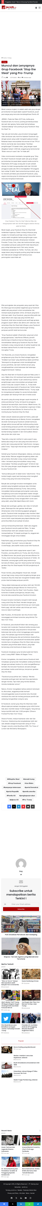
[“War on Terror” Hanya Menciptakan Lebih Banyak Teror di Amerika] (10, 974)
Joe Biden (29, 783)
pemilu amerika (29, 791)
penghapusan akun (27, 796)
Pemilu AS (11, 796)
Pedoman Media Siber (30, 1190)
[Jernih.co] (9, 7)
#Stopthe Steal (13, 779)
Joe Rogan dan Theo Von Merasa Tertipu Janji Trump (31, 1004)
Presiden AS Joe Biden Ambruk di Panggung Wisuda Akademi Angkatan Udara (29, 1027)
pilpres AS (14, 800)
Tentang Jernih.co (11, 1190)
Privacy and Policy (13, 1193)
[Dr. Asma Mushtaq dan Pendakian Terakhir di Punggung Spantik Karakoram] (10, 1162)
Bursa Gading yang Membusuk (24, 1047)
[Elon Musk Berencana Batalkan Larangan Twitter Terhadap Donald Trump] (10, 1018)
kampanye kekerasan (12, 787)
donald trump (29, 779)
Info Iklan (22, 1193)
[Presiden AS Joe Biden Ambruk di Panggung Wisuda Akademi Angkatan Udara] (31, 1018)
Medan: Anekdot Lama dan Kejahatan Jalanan (23, 1057)
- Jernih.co (24, 1187)
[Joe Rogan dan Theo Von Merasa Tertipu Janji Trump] (31, 995)
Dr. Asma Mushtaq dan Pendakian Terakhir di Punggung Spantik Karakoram (9, 1172)
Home (5, 58)
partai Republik (13, 791)
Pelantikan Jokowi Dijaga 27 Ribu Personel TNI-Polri (25, 1072)
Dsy (5, 77)
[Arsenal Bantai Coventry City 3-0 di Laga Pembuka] (31, 1140)
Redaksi (20, 1190)
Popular (21, 1041)
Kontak (32, 1193)
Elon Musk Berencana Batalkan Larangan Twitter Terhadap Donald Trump (10, 1027)
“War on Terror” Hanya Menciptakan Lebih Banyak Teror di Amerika (10, 983)
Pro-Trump (27, 800)
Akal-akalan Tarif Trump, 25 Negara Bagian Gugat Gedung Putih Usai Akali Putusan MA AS (10, 1005)
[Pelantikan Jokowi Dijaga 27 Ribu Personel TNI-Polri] (6, 1074)
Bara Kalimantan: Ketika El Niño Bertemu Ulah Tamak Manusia (31, 1171)
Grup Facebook (15, 783)
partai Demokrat (32, 787)
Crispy (10, 58)
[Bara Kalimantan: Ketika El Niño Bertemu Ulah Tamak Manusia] (31, 1162)
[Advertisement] (21, 33)
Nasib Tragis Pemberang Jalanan (26, 1080)
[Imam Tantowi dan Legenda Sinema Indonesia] (10, 1140)
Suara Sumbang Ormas (30, 981)
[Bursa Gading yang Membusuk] (6, 1049)
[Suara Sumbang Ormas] (31, 974)
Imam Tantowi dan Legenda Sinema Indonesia (19, 2)
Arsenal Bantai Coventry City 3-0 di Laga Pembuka (31, 1149)
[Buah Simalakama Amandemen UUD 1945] (6, 1065)
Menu (27, 1193)
